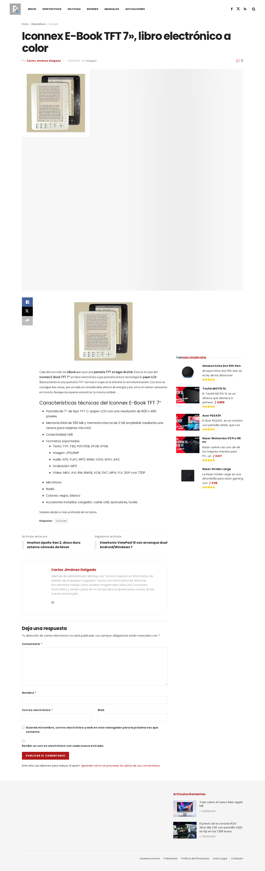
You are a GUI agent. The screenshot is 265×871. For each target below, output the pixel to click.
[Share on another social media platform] (27, 320)
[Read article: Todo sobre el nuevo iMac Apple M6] (185, 808)
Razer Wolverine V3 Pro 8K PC (221, 440)
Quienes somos (150, 858)
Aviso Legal (220, 858)
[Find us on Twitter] (238, 9)
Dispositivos (51, 9)
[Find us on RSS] (245, 9)
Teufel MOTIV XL (214, 389)
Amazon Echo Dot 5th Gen (221, 366)
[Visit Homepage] (15, 9)
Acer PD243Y (211, 416)
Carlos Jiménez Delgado (44, 61)
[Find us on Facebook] (232, 9)
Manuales (112, 9)
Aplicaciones (135, 9)
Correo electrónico (37, 710)
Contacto (237, 858)
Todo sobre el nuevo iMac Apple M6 (221, 804)
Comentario (32, 644)
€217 (218, 456)
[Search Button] (253, 9)
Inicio (32, 9)
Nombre (29, 693)
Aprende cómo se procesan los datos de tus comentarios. (120, 766)
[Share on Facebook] (27, 302)
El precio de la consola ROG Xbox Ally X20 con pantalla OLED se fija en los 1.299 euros (220, 827)
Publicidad (170, 858)
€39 (214, 483)
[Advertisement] (210, 320)
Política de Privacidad (195, 858)
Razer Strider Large (216, 469)
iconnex (61, 520)
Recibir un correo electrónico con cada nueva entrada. (63, 746)
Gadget (53, 24)
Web (101, 710)
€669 (220, 402)
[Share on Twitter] (27, 311)
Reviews (92, 9)
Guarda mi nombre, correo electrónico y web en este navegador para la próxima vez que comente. (92, 730)
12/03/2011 (74, 61)
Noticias (74, 9)
